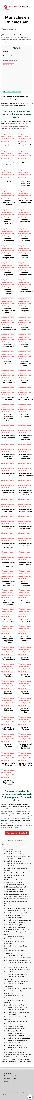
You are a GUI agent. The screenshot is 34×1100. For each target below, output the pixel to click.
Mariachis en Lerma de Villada (16, 913)
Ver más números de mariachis (17, 833)
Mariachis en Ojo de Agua (14, 927)
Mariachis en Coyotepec (13, 892)
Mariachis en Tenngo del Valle (15, 1021)
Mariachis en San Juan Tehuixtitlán (17, 960)
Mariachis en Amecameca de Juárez (17, 856)
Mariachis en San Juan (13, 955)
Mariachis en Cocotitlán (13, 889)
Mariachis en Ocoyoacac (14, 925)
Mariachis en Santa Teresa (14, 1005)
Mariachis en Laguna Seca (14, 910)
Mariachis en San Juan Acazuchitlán (18, 958)
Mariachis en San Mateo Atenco (16, 981)
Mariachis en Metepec (13, 917)
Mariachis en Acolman (12, 851)
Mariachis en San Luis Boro (15, 972)
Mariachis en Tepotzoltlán (14, 1028)
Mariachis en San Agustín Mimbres (17, 939)
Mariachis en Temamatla (14, 1010)
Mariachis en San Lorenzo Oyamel (17, 969)
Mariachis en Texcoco (13, 1033)
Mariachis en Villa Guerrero (15, 1052)
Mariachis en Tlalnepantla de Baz (17, 1038)
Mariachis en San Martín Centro (16, 974)
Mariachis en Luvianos (13, 915)
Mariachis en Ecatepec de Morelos (17, 896)
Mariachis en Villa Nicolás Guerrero (17, 1054)
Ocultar (23, 840)
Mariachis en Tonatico (13, 1043)
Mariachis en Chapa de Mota (15, 880)
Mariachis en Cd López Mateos (15, 873)
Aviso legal (7, 1073)
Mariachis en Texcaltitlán (14, 1031)
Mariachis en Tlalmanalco (14, 1036)
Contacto (7, 1084)
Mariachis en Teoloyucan (14, 1024)
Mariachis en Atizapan (13, 858)
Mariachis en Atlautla (12, 861)
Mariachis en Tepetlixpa (13, 1026)
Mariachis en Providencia (14, 936)
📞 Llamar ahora (8, 64)
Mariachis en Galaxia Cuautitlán (16, 899)
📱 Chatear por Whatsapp (11, 92)
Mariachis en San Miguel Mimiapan (17, 988)
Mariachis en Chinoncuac (14, 884)
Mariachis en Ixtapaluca (13, 906)
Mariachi (5, 844)
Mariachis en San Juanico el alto (16, 967)
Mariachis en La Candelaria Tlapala (17, 908)
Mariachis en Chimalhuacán (14, 882)
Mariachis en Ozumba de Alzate (16, 929)
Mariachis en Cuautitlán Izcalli (15, 894)
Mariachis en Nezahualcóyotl (15, 922)
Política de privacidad (10, 1075)
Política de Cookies (10, 1078)
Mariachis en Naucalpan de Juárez (17, 920)
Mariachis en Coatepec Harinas (16, 887)
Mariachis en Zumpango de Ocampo (18, 1057)
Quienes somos (8, 1081)
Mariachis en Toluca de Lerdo (15, 1040)
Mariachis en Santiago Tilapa (15, 1007)
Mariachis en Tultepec (13, 1045)
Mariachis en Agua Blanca (14, 854)
